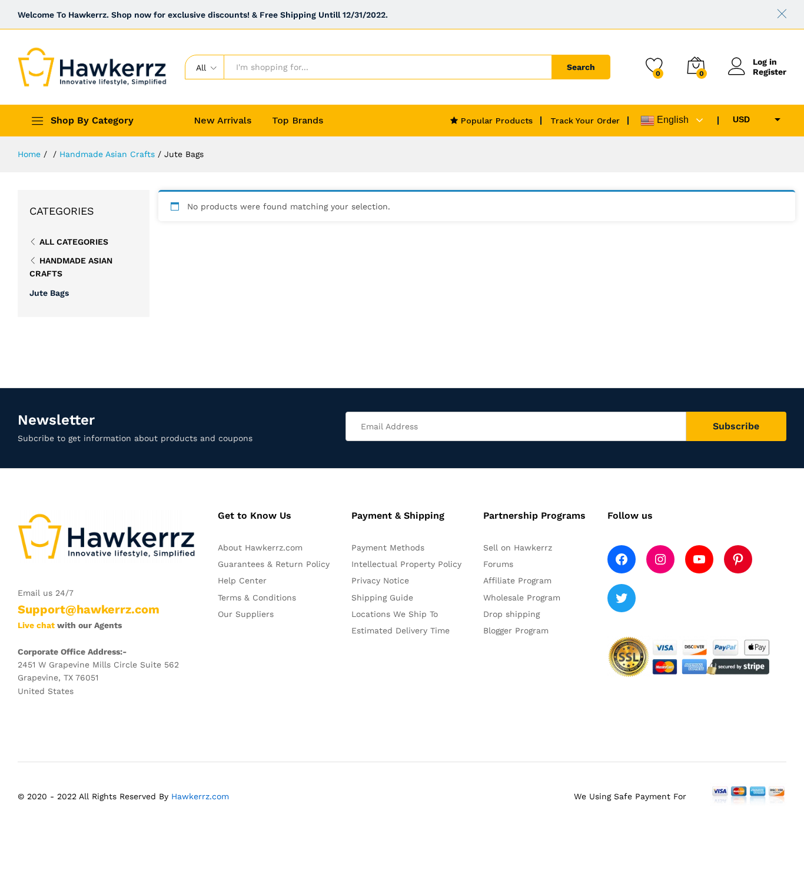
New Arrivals (222, 120)
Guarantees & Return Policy (274, 564)
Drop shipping (511, 614)
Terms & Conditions (257, 597)
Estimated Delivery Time (400, 630)
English (672, 120)
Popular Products (495, 120)
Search (581, 67)
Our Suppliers (246, 614)
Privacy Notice (380, 580)
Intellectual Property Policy (406, 564)
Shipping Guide (382, 597)
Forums (498, 564)
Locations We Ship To (394, 614)
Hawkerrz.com (200, 796)
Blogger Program (516, 630)
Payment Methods (387, 547)
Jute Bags (49, 293)
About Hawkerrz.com (260, 547)
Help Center (242, 580)
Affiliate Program (517, 580)
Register (769, 71)
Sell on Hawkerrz (517, 547)
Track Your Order (585, 120)
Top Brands (297, 120)
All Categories (73, 241)
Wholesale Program (521, 597)
